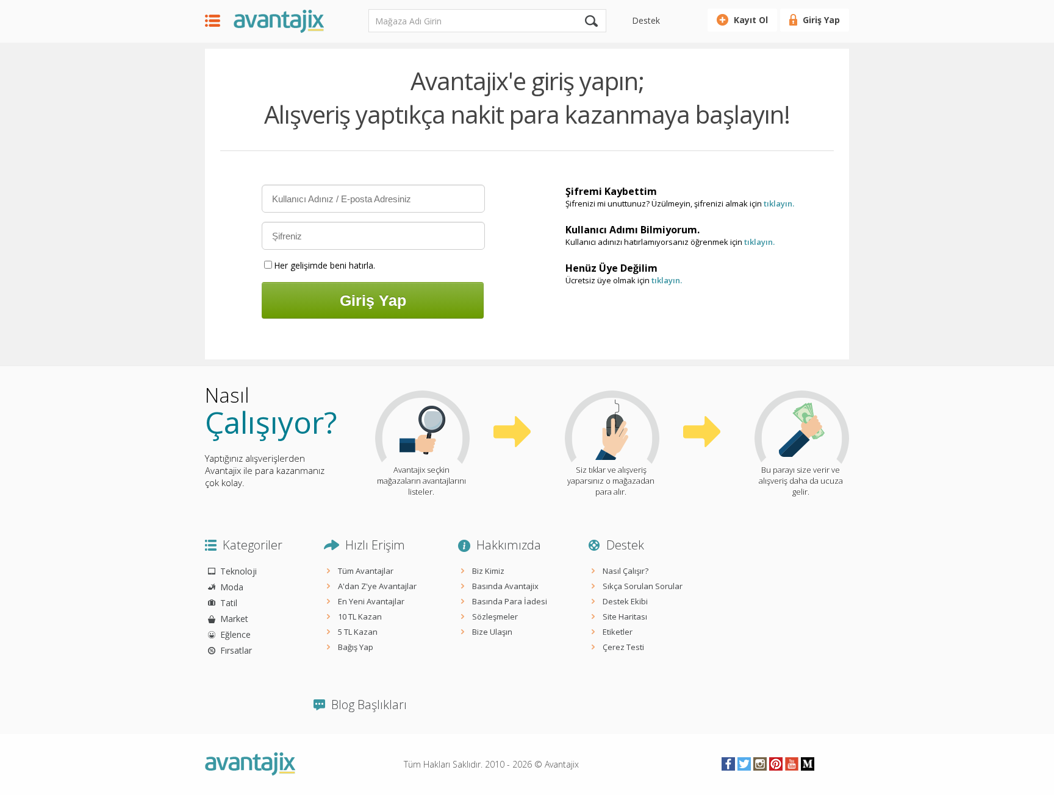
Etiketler (618, 631)
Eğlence (235, 634)
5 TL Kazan (358, 631)
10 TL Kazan (360, 616)
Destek (646, 20)
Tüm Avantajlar (365, 570)
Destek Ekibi (625, 601)
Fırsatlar (236, 650)
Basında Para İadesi (509, 601)
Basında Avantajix (505, 586)
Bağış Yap (355, 646)
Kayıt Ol (751, 20)
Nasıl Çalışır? (625, 570)
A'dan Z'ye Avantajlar (377, 586)
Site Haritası (625, 616)
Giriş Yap (821, 20)
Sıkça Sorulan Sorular (643, 586)
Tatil (228, 603)
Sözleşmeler (495, 616)
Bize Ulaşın (492, 631)
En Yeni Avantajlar (371, 601)
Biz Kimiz (488, 570)
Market (234, 618)
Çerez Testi (623, 646)
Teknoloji (238, 571)
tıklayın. (779, 203)
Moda (231, 587)
